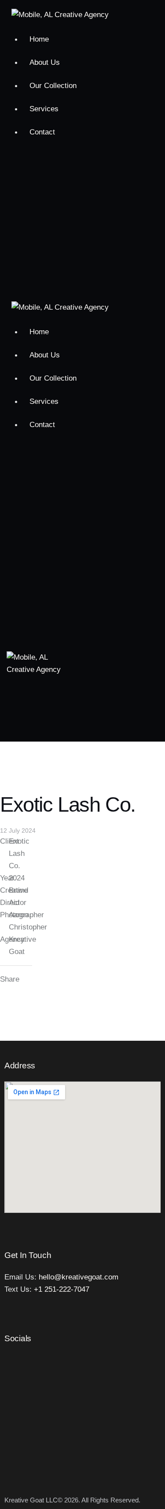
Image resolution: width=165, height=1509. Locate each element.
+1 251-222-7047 (61, 1289)
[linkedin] (82, 263)
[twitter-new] (82, 201)
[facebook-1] (82, 171)
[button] (92, 601)
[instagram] (82, 232)
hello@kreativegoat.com (78, 1277)
